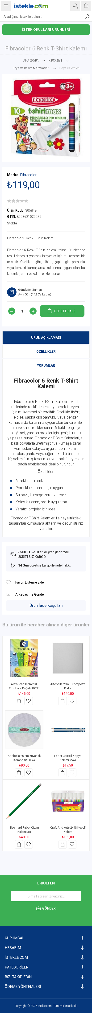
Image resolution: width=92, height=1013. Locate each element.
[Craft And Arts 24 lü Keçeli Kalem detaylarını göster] (67, 801)
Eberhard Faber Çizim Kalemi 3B (24, 830)
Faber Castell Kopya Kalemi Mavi (67, 758)
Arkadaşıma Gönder (8, 594)
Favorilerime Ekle (28, 701)
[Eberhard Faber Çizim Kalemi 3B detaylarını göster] (24, 801)
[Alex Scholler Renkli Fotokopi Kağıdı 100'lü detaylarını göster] (24, 658)
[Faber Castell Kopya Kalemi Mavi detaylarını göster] (67, 729)
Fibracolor (28, 175)
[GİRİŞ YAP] (75, 6)
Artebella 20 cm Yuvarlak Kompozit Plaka (24, 758)
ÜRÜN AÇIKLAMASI (46, 337)
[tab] (46, 337)
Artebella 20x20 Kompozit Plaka (67, 686)
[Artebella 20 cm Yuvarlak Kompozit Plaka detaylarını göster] (24, 729)
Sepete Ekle (19, 701)
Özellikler (46, 351)
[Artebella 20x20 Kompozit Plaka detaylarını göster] (67, 658)
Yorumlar (46, 365)
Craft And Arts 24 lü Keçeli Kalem (68, 830)
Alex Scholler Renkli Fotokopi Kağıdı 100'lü (24, 686)
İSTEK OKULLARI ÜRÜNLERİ (46, 29)
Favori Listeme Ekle (8, 582)
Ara (87, 16)
